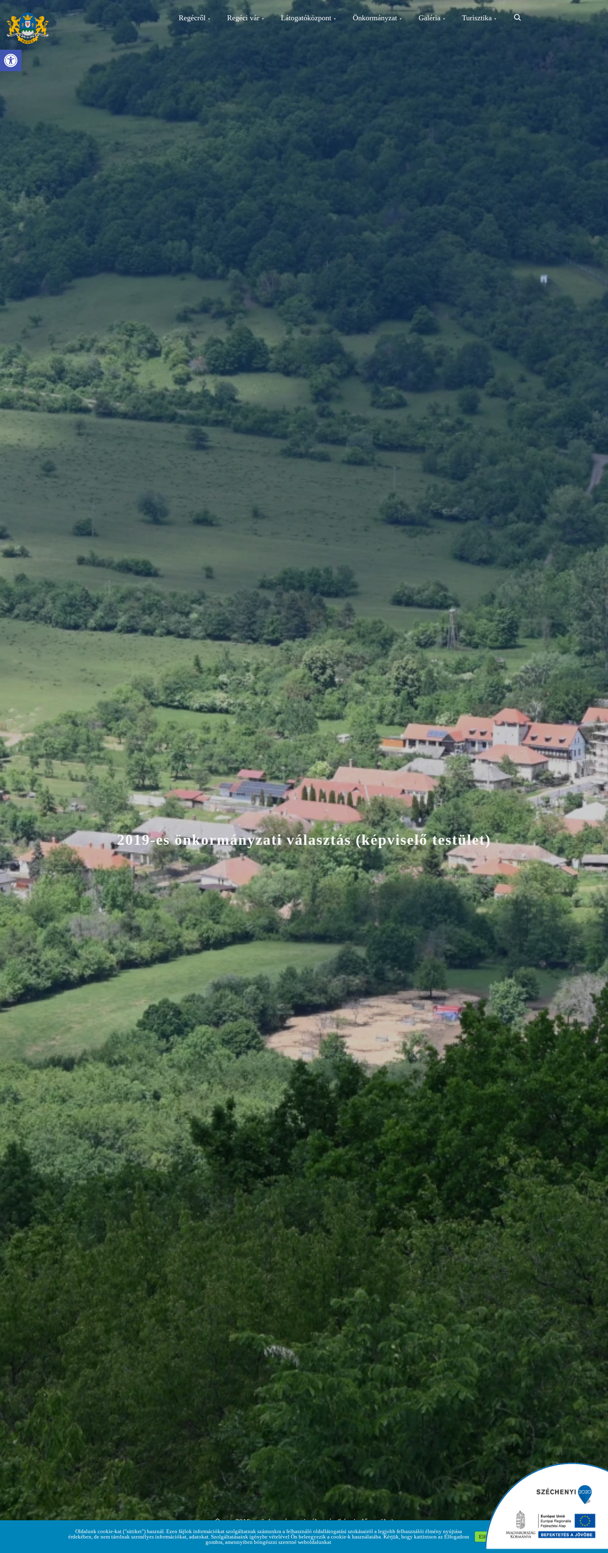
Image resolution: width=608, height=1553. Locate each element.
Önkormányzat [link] (375, 18)
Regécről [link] (192, 18)
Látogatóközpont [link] (306, 18)
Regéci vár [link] (243, 18)
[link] (11, 60)
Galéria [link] (429, 18)
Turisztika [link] (477, 18)
